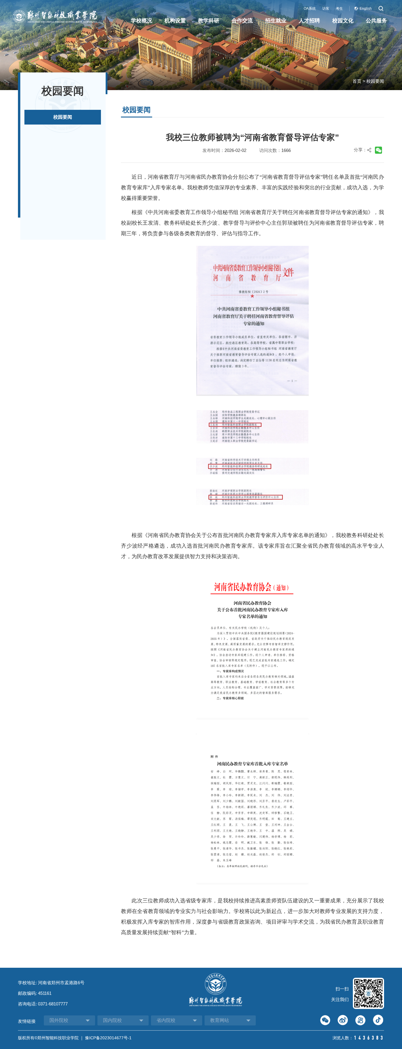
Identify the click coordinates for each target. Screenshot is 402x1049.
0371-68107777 (53, 1003)
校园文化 (342, 21)
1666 (286, 150)
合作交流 (242, 21)
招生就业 (275, 21)
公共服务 (376, 21)
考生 (339, 8)
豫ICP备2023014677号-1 (108, 1037)
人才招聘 (309, 21)
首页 (357, 81)
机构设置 (175, 21)
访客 (325, 8)
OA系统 (310, 8)
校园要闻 (375, 81)
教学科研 (208, 21)
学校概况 (141, 21)
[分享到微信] (376, 152)
